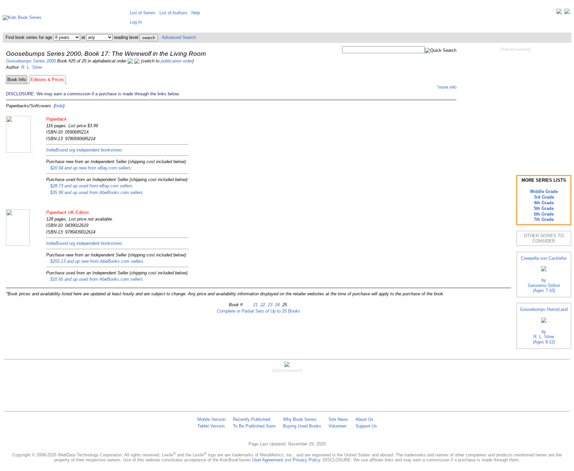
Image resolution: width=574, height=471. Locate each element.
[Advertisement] (515, 105)
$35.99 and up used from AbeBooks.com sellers (96, 192)
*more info (446, 87)
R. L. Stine (31, 67)
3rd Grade (544, 197)
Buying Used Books (302, 426)
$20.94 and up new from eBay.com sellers (90, 167)
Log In (136, 22)
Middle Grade (544, 191)
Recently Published (251, 419)
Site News (338, 419)
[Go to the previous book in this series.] (130, 60)
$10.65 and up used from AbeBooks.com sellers (96, 279)
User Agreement (267, 459)
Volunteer (337, 426)
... (248, 304)
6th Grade (544, 214)
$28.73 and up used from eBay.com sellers (91, 185)
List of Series (142, 12)
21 (255, 304)
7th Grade (544, 219)
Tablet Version (211, 426)
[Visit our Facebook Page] (567, 12)
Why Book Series (300, 419)
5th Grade (544, 208)
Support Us (366, 426)
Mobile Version (211, 419)
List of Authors (173, 12)
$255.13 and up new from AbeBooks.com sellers (97, 261)
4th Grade (544, 202)
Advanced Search (179, 37)
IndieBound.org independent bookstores (84, 149)
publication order (176, 60)
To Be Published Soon (254, 426)
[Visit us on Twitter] (559, 12)
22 (262, 304)
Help (195, 12)
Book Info (16, 79)
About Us (364, 419)
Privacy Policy (306, 459)
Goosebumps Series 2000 (31, 60)
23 (269, 304)
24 (277, 304)
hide (59, 105)
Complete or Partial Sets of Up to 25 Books (258, 311)
